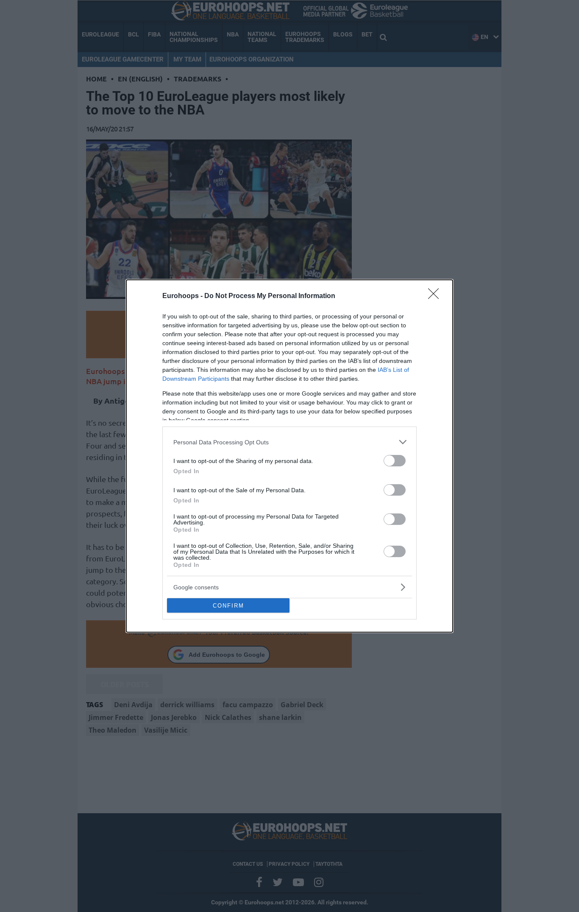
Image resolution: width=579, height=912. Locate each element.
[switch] (395, 460)
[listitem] (289, 442)
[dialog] (289, 456)
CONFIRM (228, 605)
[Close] (436, 296)
